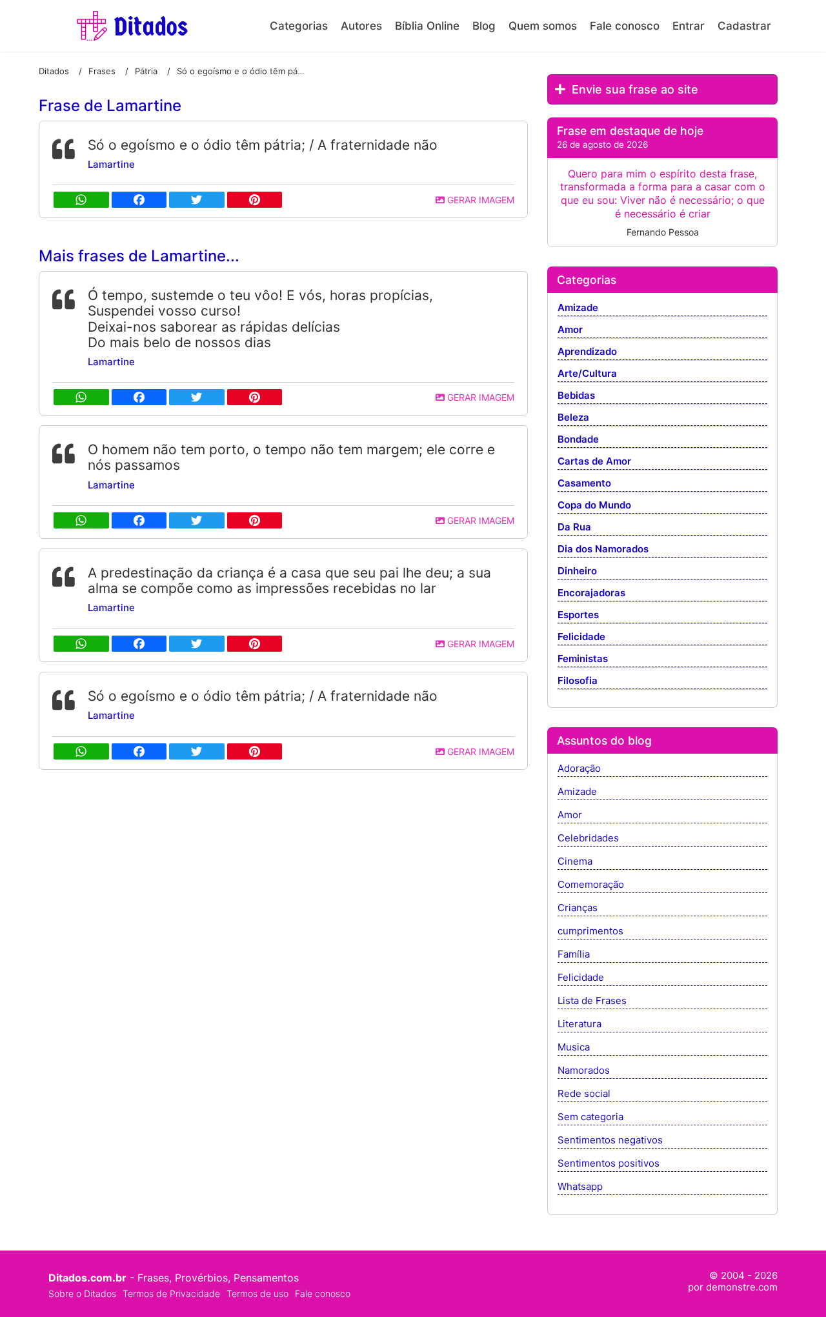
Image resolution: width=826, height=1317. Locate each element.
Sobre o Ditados (82, 1293)
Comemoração (591, 885)
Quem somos (543, 25)
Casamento (584, 483)
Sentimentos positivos (609, 1163)
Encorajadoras (591, 593)
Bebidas (576, 395)
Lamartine (111, 164)
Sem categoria (590, 1117)
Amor (570, 330)
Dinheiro (577, 571)
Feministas (583, 659)
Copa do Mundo (594, 505)
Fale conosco (625, 25)
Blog (484, 25)
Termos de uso (257, 1293)
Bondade (578, 439)
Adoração (579, 768)
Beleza (573, 417)
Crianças (578, 908)
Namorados (584, 1070)
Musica (574, 1047)
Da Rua (574, 527)
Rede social (584, 1094)
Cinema (575, 861)
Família (574, 954)
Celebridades (588, 838)
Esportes (578, 615)
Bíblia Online (427, 25)
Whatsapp (580, 1186)
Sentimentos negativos (610, 1140)
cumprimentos (590, 931)
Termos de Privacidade (171, 1293)
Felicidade (581, 637)
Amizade (578, 308)
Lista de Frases (592, 1001)
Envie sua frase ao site (633, 89)
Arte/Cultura (587, 373)
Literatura (579, 1024)
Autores (361, 25)
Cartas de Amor (594, 461)
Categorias (299, 25)
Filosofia (578, 681)
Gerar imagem (479, 199)
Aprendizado (587, 352)
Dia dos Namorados (603, 549)
